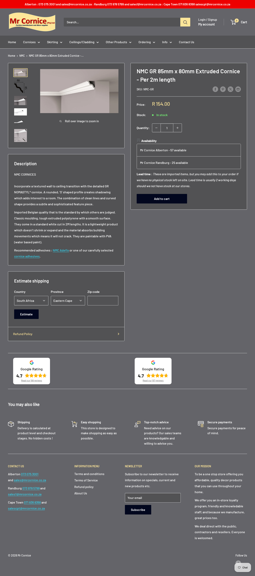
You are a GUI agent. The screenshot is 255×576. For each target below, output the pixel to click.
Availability (149, 141)
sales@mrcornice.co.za (30, 480)
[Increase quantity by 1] (177, 128)
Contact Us (186, 42)
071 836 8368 (32, 502)
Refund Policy (22, 334)
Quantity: (143, 128)
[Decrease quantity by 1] (156, 128)
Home (12, 42)
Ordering (144, 42)
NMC (22, 55)
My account (206, 24)
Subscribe (138, 509)
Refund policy (84, 487)
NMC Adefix (61, 250)
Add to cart (162, 198)
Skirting (52, 42)
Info (165, 42)
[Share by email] (238, 89)
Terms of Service (86, 480)
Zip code (93, 291)
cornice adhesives (27, 256)
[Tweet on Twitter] (230, 89)
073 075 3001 (29, 474)
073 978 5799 (31, 488)
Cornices (29, 42)
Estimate (26, 314)
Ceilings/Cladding (81, 42)
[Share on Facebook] (215, 89)
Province (57, 291)
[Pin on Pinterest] (223, 89)
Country (20, 291)
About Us (80, 493)
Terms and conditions (89, 474)
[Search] (185, 22)
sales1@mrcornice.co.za (24, 494)
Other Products (116, 42)
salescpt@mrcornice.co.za (26, 508)
